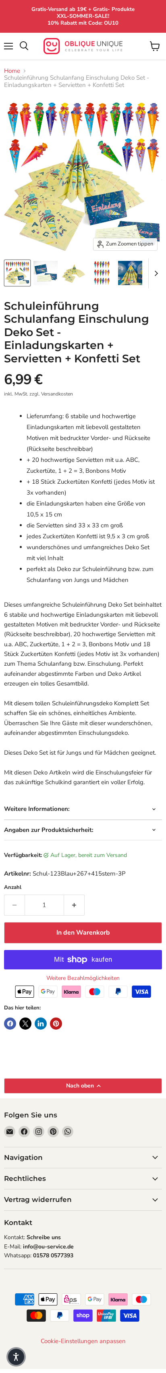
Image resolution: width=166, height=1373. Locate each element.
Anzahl (12, 887)
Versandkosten (57, 394)
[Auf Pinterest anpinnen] (56, 1024)
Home (12, 71)
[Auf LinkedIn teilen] (41, 1024)
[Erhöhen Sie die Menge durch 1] (74, 905)
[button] (16, 1357)
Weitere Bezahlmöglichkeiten (83, 978)
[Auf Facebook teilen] (10, 1024)
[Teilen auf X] (25, 1024)
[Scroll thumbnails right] (154, 273)
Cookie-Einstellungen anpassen (83, 1341)
